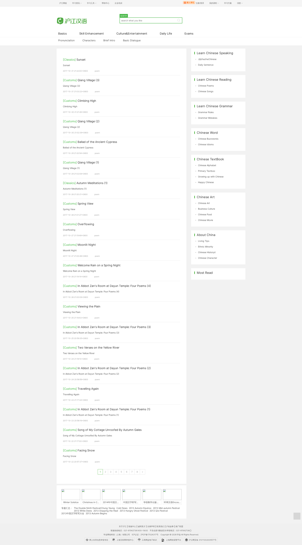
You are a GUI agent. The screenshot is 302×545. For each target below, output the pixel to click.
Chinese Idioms (206, 144)
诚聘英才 (141, 526)
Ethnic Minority (205, 246)
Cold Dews (121, 508)
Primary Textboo (206, 171)
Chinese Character (207, 258)
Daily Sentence (205, 64)
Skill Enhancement (91, 33)
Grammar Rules (206, 112)
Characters (88, 40)
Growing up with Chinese (211, 176)
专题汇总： (66, 508)
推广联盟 (179, 526)
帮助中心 (105, 3)
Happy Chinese (206, 182)
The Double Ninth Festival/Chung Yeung (94, 508)
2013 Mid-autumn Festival (166, 508)
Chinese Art (204, 203)
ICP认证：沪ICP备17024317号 (145, 534)
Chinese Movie (205, 220)
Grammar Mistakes (207, 118)
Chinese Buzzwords (208, 138)
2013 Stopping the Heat (105, 510)
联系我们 (160, 526)
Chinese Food (205, 214)
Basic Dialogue (132, 40)
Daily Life (166, 33)
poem (97, 71)
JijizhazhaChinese (207, 59)
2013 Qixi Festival (159, 510)
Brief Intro (109, 40)
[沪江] (76, 20)
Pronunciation (66, 40)
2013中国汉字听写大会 (72, 513)
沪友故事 (170, 526)
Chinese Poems (206, 85)
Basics (62, 33)
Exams (189, 33)
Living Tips (203, 241)
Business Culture (206, 208)
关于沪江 (122, 526)
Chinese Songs (205, 91)
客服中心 (132, 526)
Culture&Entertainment (131, 33)
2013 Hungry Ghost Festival (134, 510)
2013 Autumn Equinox (140, 508)
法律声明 (151, 526)
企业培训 (118, 3)
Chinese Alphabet (207, 165)
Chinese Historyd (206, 252)
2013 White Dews (83, 510)
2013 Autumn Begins (96, 513)
